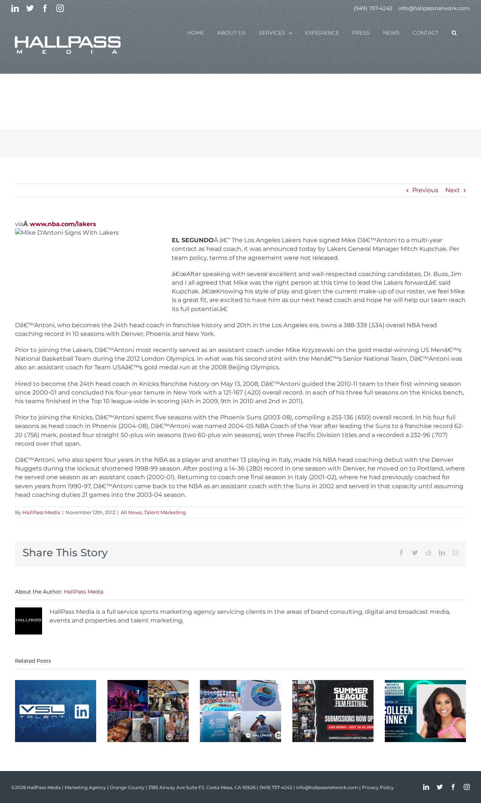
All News (131, 512)
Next (452, 190)
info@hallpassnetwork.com (434, 8)
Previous (425, 190)
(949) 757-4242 (373, 8)
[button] (454, 32)
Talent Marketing (165, 512)
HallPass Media (41, 512)
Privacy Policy (378, 787)
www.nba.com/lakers (63, 224)
